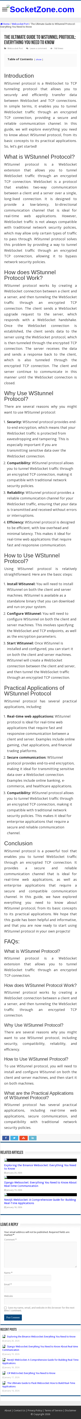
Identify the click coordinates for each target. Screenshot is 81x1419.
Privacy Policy (35, 1410)
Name (8, 1272)
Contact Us (19, 1410)
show (38, 59)
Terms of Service (53, 1410)
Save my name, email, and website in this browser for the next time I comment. (39, 1309)
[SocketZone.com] (40, 8)
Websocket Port (20, 24)
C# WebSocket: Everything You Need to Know (31, 1373)
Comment (10, 1239)
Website (8, 1296)
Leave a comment (38, 48)
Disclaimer (70, 1410)
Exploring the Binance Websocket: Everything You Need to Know (41, 1336)
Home (6, 24)
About (8, 1410)
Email (8, 1284)
